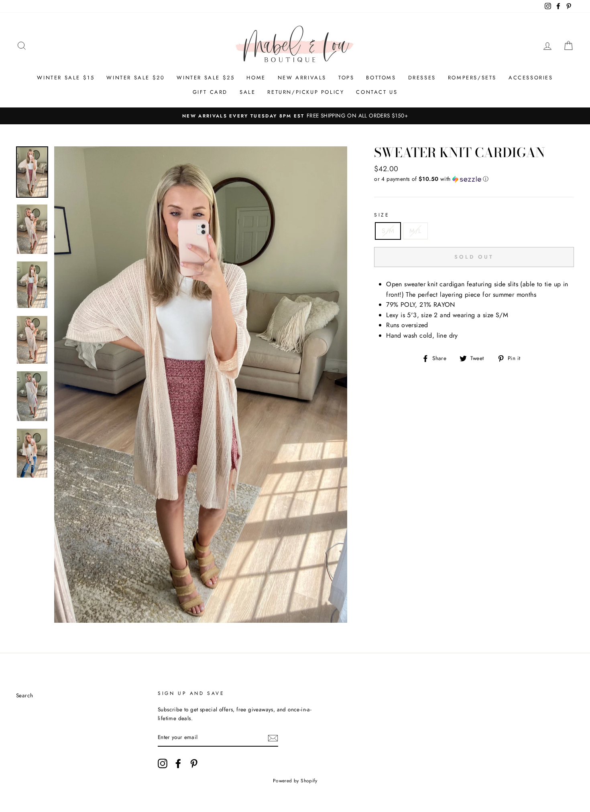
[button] (474, 179)
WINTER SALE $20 (135, 77)
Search (24, 695)
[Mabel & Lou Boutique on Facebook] (178, 763)
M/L (415, 230)
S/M (388, 230)
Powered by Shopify (295, 780)
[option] (295, 115)
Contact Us (376, 92)
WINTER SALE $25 (205, 77)
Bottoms (381, 77)
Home (255, 77)
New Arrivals (302, 77)
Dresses (422, 77)
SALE (247, 92)
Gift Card (210, 92)
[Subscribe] (273, 738)
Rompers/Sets (472, 77)
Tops (346, 77)
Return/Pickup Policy (305, 92)
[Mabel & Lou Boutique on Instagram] (162, 763)
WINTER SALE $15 (65, 77)
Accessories (531, 77)
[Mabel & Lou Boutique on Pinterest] (194, 763)
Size (381, 215)
